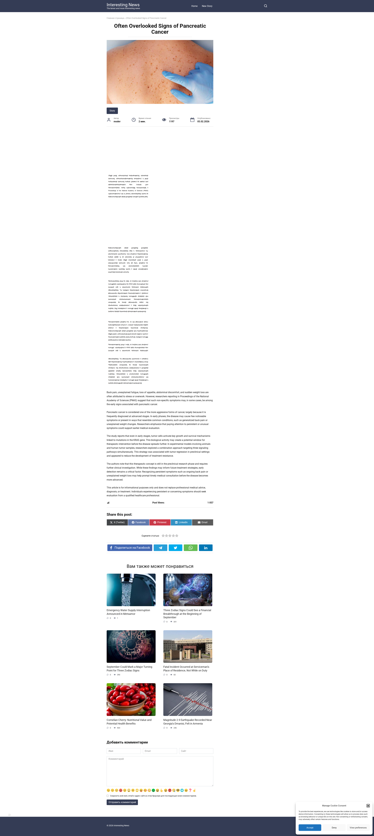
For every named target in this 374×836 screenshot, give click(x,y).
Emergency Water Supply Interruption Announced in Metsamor (128, 612)
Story (112, 110)
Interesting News (123, 4)
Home (194, 6)
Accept (310, 827)
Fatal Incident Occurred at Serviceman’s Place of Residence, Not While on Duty (186, 668)
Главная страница (115, 18)
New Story (207, 6)
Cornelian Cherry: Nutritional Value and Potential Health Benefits (129, 722)
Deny (334, 827)
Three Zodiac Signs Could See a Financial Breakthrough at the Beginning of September (187, 614)
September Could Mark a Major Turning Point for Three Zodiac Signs (129, 668)
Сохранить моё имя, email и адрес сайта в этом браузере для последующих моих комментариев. (153, 796)
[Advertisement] (160, 151)
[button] (368, 805)
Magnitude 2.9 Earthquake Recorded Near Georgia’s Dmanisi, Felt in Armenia (187, 722)
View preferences (358, 827)
